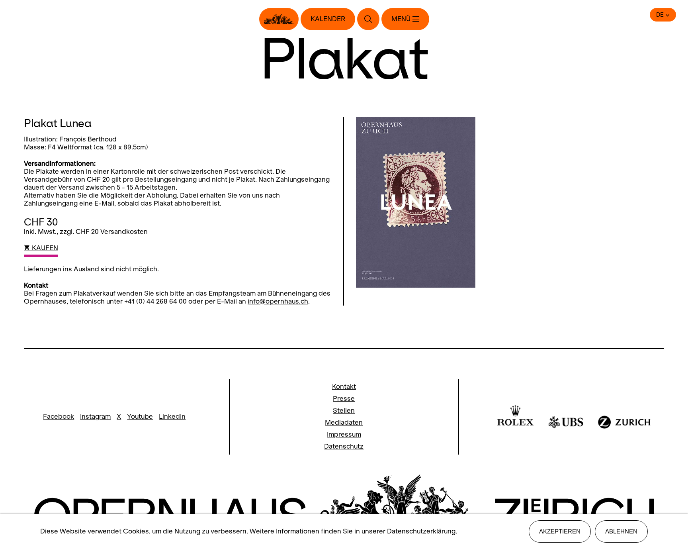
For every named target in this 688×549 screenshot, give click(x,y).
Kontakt (344, 386)
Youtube (140, 416)
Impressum (344, 434)
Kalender (328, 19)
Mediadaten (344, 422)
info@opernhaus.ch (278, 301)
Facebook (58, 416)
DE (660, 15)
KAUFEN (44, 248)
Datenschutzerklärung (421, 531)
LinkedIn (172, 416)
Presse (344, 398)
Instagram (95, 416)
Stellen (344, 410)
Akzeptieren (559, 531)
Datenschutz (344, 446)
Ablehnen (621, 531)
